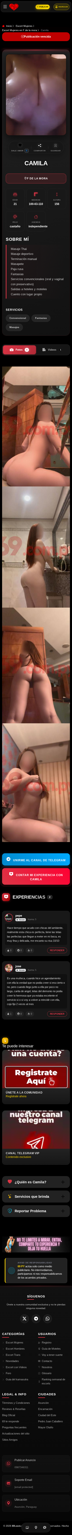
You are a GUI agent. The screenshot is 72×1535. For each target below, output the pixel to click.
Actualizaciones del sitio (15, 1433)
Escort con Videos (16, 1367)
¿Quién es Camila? (30, 1182)
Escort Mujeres (24, 26)
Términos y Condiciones (16, 1402)
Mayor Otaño (45, 1427)
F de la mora (37, 178)
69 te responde (10, 1421)
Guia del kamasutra (17, 1379)
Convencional (17, 318)
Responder (57, 950)
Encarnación (45, 1408)
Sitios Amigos (10, 1439)
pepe (18, 915)
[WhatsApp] (47, 1318)
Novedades (12, 1361)
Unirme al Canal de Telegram (39, 860)
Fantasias (41, 318)
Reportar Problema (30, 1211)
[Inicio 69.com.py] (14, 6)
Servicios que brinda (32, 1196)
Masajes (14, 327)
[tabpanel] (36, 604)
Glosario (46, 1373)
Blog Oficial (8, 1415)
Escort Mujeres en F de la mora (19, 30)
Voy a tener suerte (52, 1354)
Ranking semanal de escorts (53, 1381)
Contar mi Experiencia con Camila (39, 877)
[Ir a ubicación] (36, 1527)
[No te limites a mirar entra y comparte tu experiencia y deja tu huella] (36, 1244)
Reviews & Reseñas (14, 1408)
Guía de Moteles (51, 1348)
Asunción (43, 1402)
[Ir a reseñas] (44, 1527)
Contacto (47, 1361)
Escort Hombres (15, 1348)
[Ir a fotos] (27, 1527)
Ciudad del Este (47, 1415)
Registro (46, 1342)
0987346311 (21, 1467)
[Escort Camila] (36, 427)
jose (18, 966)
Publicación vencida (37, 36)
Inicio (8, 26)
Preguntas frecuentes (14, 1427)
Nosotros (47, 1367)
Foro (8, 1373)
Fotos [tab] (21, 349)
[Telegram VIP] (36, 1318)
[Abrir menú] (5, 7)
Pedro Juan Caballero (50, 1421)
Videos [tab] (54, 349)
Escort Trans (13, 1354)
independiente (38, 226)
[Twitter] (24, 1318)
